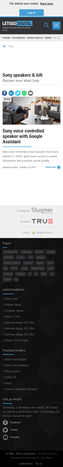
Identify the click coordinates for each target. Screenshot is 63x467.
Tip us (38, 463)
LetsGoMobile (26, 463)
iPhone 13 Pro (12, 316)
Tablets (48, 37)
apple (40, 262)
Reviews (6, 37)
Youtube (14, 437)
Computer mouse (14, 310)
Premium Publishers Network (21, 389)
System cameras (35, 37)
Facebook (15, 422)
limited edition (12, 262)
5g (5, 268)
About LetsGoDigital (15, 359)
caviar (21, 257)
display (20, 273)
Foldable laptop (13, 304)
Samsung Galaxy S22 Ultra (19, 322)
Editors (8, 383)
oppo (24, 268)
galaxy (50, 251)
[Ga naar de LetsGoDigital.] (5, 46)
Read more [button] (46, 3)
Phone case (11, 298)
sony (50, 262)
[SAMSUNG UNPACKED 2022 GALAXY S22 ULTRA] (17, 23)
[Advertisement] (31, 60)
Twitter (14, 429)
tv (16, 279)
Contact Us (11, 377)
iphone (40, 257)
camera (28, 262)
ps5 (44, 273)
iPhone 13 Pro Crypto (16, 340)
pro (30, 257)
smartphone (10, 251)
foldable (8, 257)
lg (36, 273)
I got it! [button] (31, 12)
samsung (26, 251)
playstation (37, 268)
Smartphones (18, 37)
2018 (14, 268)
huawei (8, 273)
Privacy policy (12, 371)
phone (39, 251)
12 (52, 273)
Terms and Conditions (17, 365)
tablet (7, 279)
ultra (50, 268)
